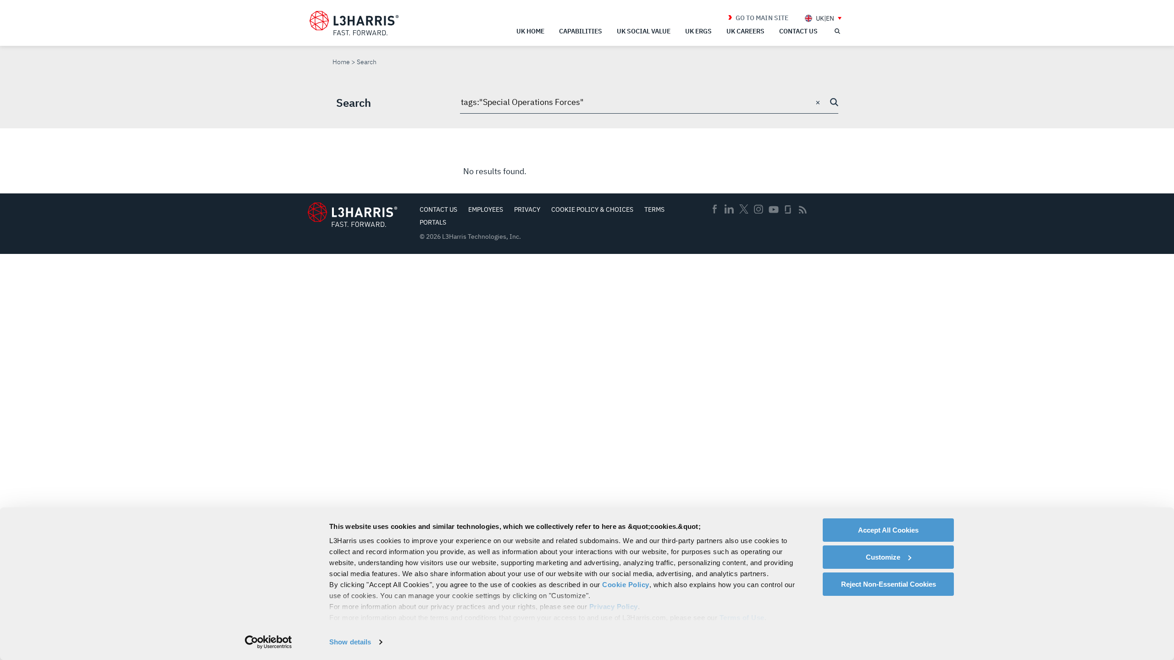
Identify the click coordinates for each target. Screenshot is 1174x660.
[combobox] (649, 103)
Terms (654, 209)
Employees (485, 209)
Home (341, 62)
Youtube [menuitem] (773, 210)
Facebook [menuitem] (714, 209)
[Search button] (834, 102)
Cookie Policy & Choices (592, 209)
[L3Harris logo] (354, 23)
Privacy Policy (613, 606)
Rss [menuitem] (803, 210)
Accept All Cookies (888, 530)
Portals (433, 222)
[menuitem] (823, 18)
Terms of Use (742, 618)
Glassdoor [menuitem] (787, 209)
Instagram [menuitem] (758, 209)
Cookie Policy (625, 584)
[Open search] (837, 31)
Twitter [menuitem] (743, 209)
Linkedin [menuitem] (729, 209)
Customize (883, 557)
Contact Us (438, 209)
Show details (350, 642)
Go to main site (762, 18)
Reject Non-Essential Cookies (888, 584)
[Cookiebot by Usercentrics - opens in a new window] (268, 642)
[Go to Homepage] (352, 215)
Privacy (527, 209)
